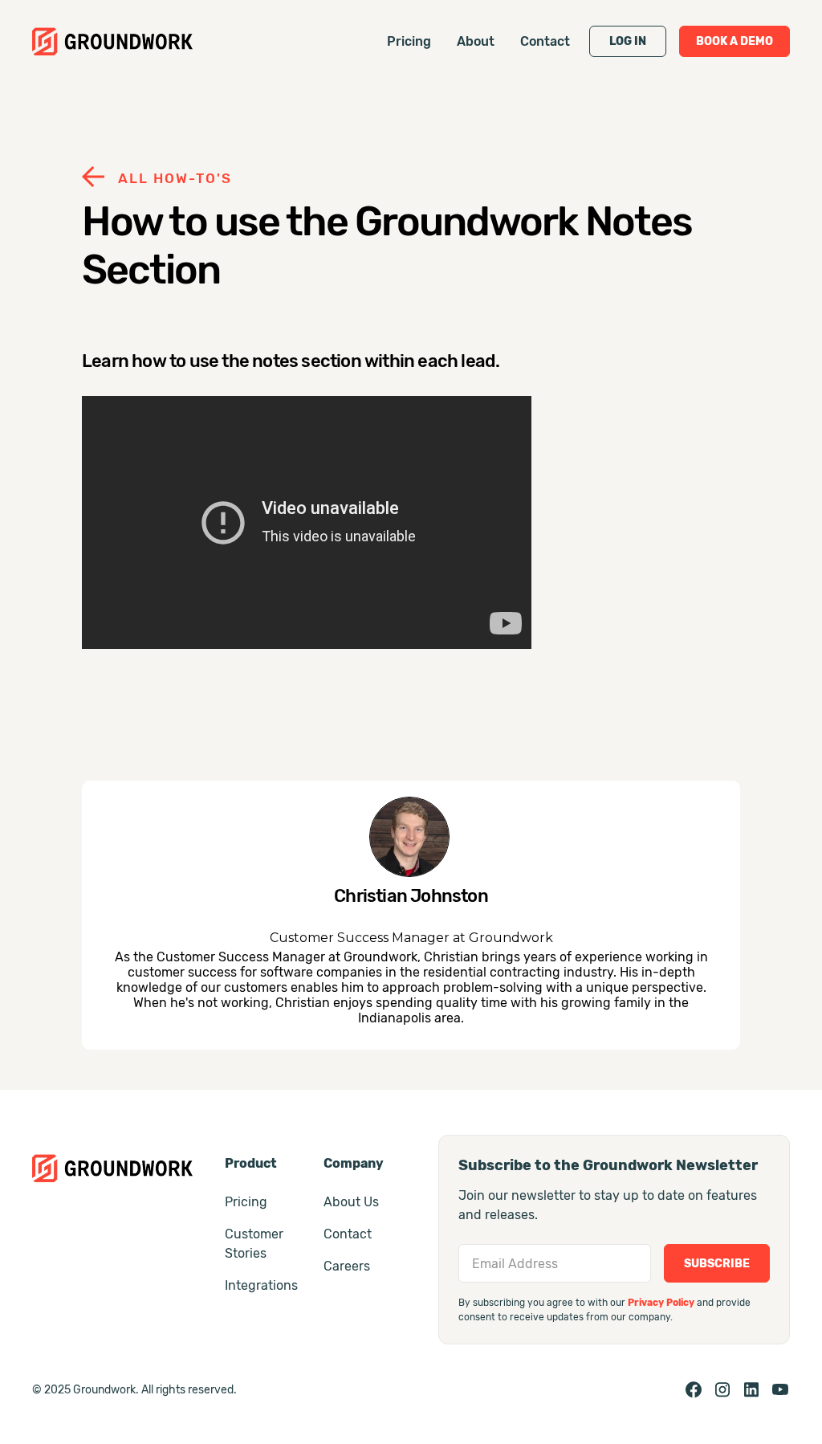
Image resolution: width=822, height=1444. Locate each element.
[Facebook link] (693, 1389)
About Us (351, 1201)
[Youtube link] (780, 1389)
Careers (347, 1266)
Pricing (409, 41)
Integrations (261, 1285)
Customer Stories (254, 1243)
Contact (545, 41)
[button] (627, 41)
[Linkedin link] (751, 1389)
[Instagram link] (722, 1389)
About (475, 41)
